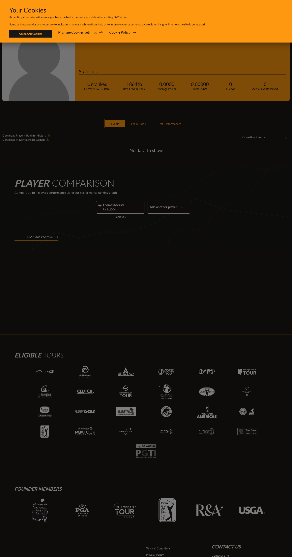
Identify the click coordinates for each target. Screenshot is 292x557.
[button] (80, 34)
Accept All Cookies (30, 33)
